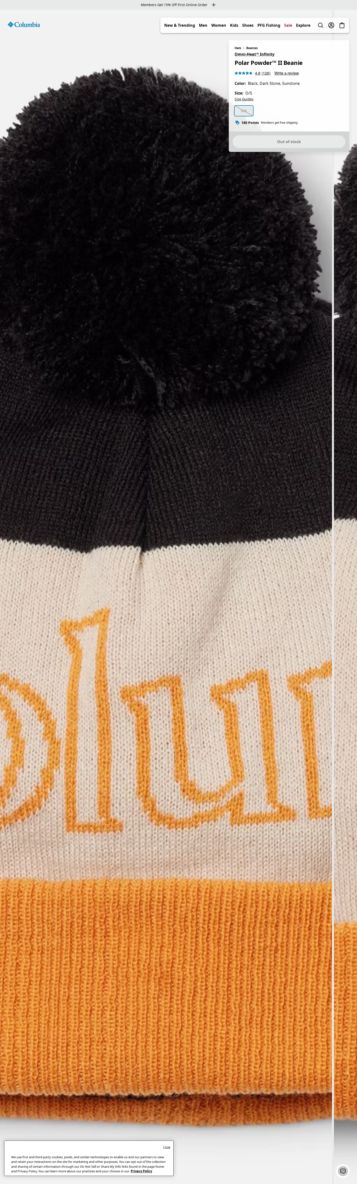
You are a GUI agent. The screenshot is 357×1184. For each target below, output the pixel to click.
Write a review (286, 73)
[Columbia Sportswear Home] (24, 24)
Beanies (252, 48)
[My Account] (331, 25)
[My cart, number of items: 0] (342, 25)
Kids (234, 25)
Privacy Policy (141, 1171)
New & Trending (179, 25)
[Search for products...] (320, 25)
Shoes (248, 25)
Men (203, 25)
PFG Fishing (268, 25)
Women (218, 25)
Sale (288, 25)
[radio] (244, 111)
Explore (303, 25)
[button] (343, 1171)
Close (166, 1147)
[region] (178, 597)
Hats (238, 48)
